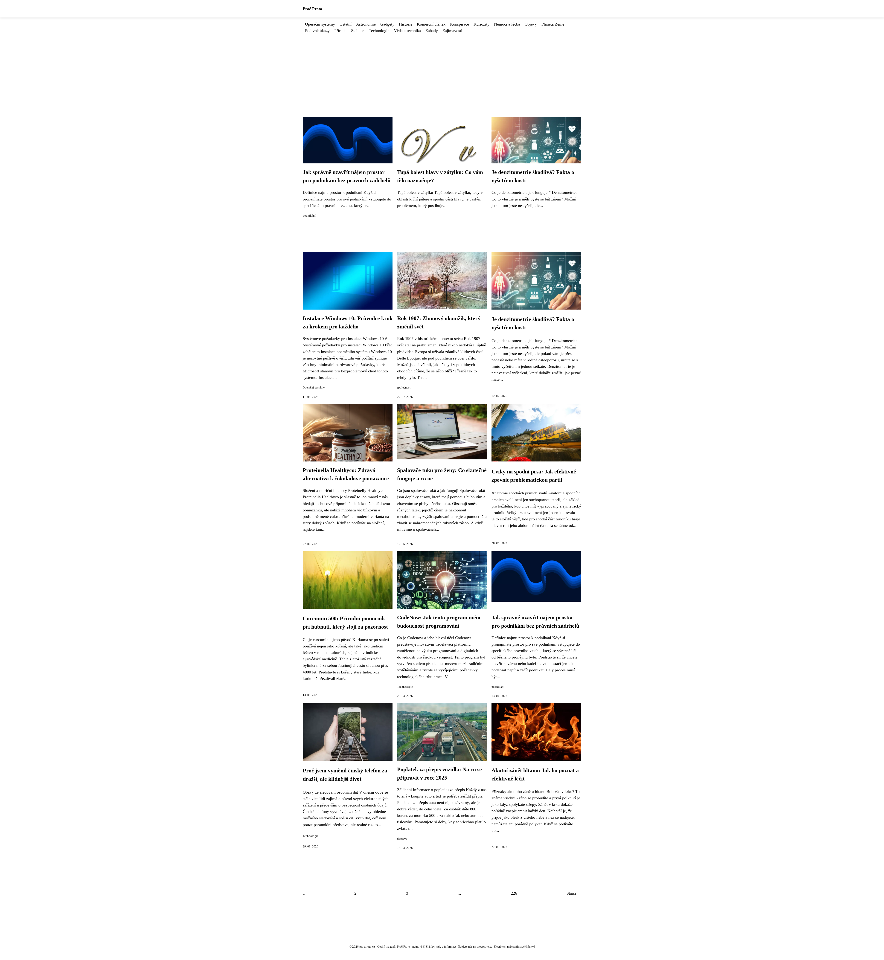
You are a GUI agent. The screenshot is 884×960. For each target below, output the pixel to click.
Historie (405, 24)
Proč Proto (312, 8)
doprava (402, 838)
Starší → (574, 893)
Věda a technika (407, 30)
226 (514, 893)
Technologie (379, 30)
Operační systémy (320, 24)
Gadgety (387, 24)
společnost (403, 387)
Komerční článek (431, 24)
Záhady (431, 30)
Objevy (531, 24)
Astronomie (366, 24)
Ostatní (346, 24)
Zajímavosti (452, 30)
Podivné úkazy (317, 30)
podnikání (309, 215)
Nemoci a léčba (507, 24)
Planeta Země (552, 24)
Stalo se (357, 30)
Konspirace (459, 24)
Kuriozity (481, 24)
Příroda (340, 30)
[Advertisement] (442, 68)
